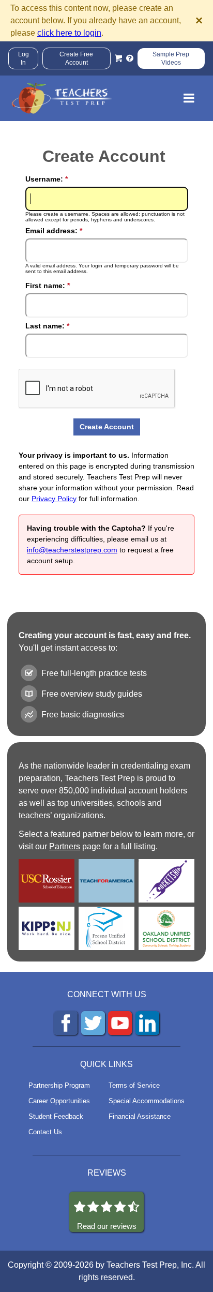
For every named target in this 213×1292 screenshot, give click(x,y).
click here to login (69, 32)
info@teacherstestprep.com (72, 550)
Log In (23, 58)
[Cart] (118, 58)
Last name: (47, 326)
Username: (46, 179)
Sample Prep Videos (171, 58)
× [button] (199, 20)
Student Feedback (55, 1116)
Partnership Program (59, 1085)
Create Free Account (76, 58)
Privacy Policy (54, 498)
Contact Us (45, 1132)
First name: (47, 285)
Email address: (53, 231)
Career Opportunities (59, 1101)
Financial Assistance (140, 1116)
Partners (64, 846)
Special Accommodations (147, 1101)
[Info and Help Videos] (129, 58)
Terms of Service (134, 1085)
